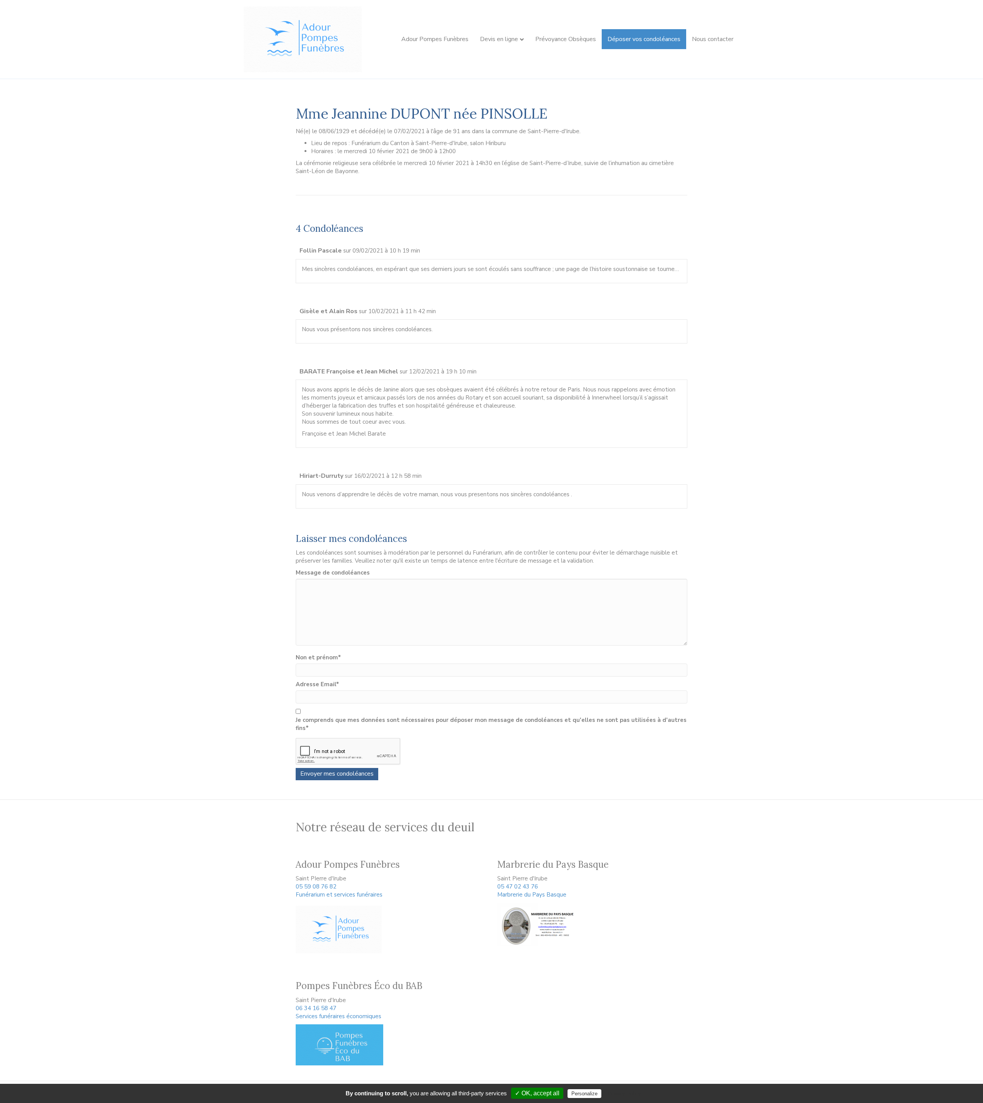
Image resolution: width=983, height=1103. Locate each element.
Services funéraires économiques (338, 1016)
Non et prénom (318, 657)
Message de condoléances (333, 572)
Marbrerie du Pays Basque (531, 894)
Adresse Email (317, 684)
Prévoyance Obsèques (565, 39)
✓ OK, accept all (537, 1093)
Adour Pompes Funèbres (434, 39)
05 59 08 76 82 (316, 886)
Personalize (584, 1093)
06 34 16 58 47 (316, 1008)
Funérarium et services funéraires (339, 894)
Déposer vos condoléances (643, 39)
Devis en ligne (499, 39)
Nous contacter (712, 39)
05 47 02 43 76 (517, 886)
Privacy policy (623, 1093)
